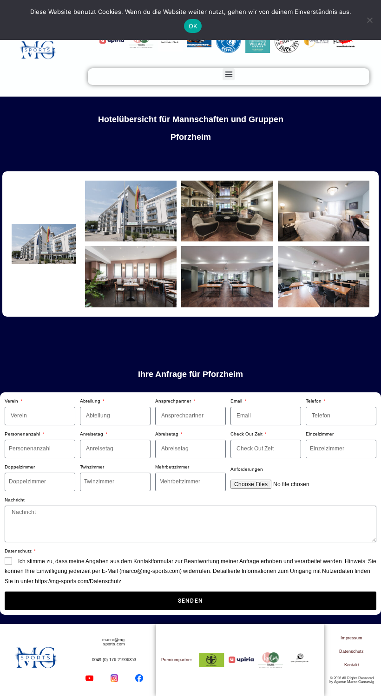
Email (236, 400)
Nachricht (15, 499)
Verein (12, 400)
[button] (229, 74)
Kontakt (351, 665)
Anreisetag (92, 433)
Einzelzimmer (320, 433)
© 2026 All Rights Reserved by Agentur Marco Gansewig (351, 680)
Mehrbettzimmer (172, 466)
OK (193, 26)
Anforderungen (246, 469)
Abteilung (91, 400)
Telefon (314, 400)
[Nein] (369, 20)
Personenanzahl (23, 433)
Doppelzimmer (20, 466)
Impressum (351, 638)
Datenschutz (19, 550)
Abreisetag (167, 433)
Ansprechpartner (173, 400)
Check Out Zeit (247, 433)
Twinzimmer (92, 466)
